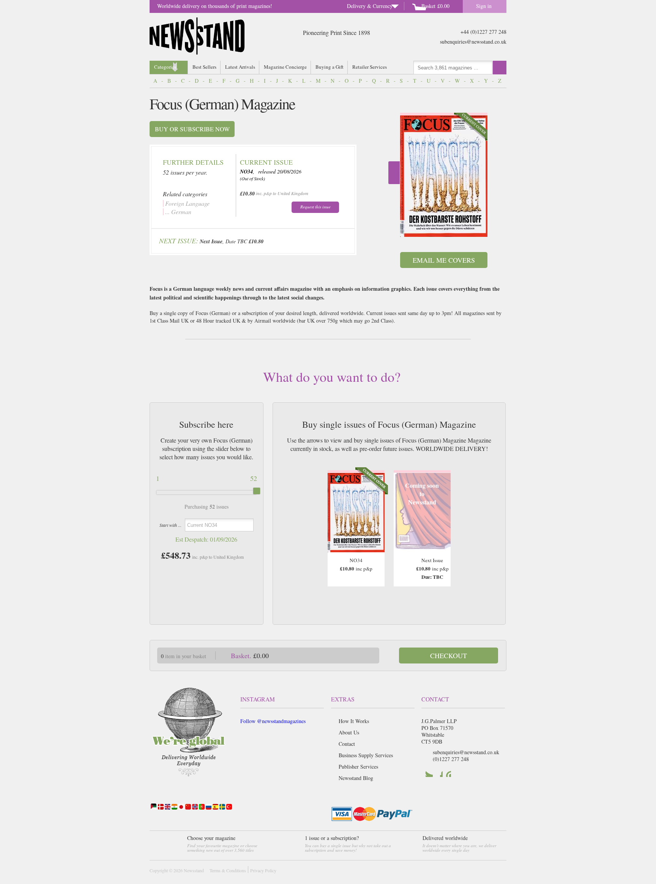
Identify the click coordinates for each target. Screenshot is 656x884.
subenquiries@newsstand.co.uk (473, 41)
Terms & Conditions (228, 870)
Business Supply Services (366, 755)
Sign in (484, 5)
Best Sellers (204, 66)
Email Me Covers (444, 260)
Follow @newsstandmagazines (273, 721)
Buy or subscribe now (192, 129)
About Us (349, 732)
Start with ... (170, 525)
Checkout (448, 655)
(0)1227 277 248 (451, 759)
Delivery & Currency (370, 5)
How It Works (354, 721)
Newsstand (194, 870)
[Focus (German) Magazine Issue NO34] (443, 176)
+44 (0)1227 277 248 (483, 31)
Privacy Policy (263, 870)
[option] (443, 175)
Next (394, 172)
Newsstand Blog (356, 778)
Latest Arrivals (240, 66)
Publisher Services (358, 766)
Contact (347, 743)
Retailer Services (369, 66)
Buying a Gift (329, 66)
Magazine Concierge (285, 66)
